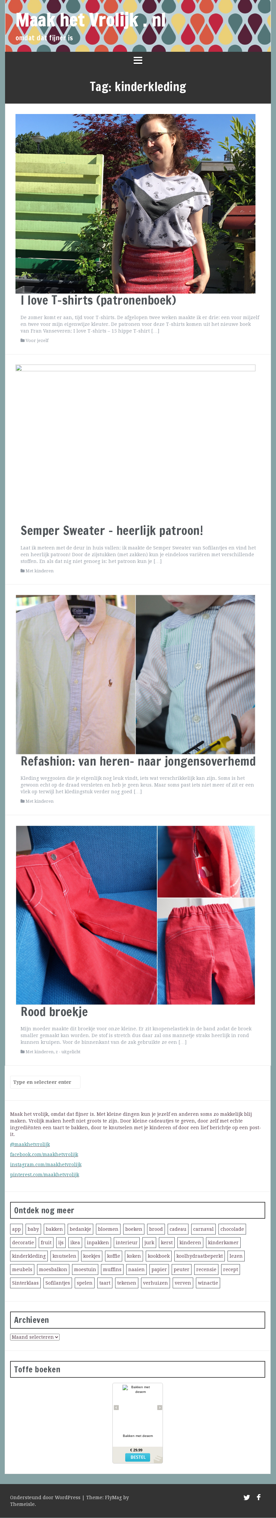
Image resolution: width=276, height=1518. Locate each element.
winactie (208, 1283)
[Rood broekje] (135, 914)
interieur (127, 1242)
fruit (46, 1242)
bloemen (108, 1229)
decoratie (23, 1242)
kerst (167, 1242)
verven (183, 1283)
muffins (112, 1269)
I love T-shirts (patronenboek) (98, 300)
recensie (206, 1269)
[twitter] (246, 1498)
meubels (22, 1269)
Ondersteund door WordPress (46, 1497)
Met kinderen (40, 570)
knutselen (64, 1256)
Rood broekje (54, 1011)
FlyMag (113, 1497)
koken (134, 1256)
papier (159, 1269)
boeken (133, 1229)
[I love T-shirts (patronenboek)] (135, 203)
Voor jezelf (37, 340)
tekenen (126, 1283)
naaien (136, 1269)
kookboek (159, 1256)
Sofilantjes (57, 1283)
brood (156, 1229)
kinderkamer (223, 1242)
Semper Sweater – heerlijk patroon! (112, 530)
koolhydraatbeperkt (199, 1256)
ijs (61, 1242)
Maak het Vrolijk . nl (90, 19)
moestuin (85, 1269)
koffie (113, 1256)
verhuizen (155, 1283)
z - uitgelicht (68, 1051)
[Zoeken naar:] (42, 1082)
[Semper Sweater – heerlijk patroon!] (135, 444)
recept (230, 1269)
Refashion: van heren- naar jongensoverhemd (138, 761)
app (16, 1229)
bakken (54, 1229)
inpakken (98, 1242)
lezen (236, 1256)
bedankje (80, 1229)
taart (104, 1283)
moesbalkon (53, 1269)
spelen (85, 1283)
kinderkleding (29, 1256)
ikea (75, 1242)
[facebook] (258, 1498)
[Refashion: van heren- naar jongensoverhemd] (135, 674)
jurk (149, 1242)
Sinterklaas (25, 1283)
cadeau (178, 1229)
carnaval (203, 1229)
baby (33, 1229)
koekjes (91, 1256)
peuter (181, 1269)
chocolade (232, 1229)
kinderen (190, 1242)
